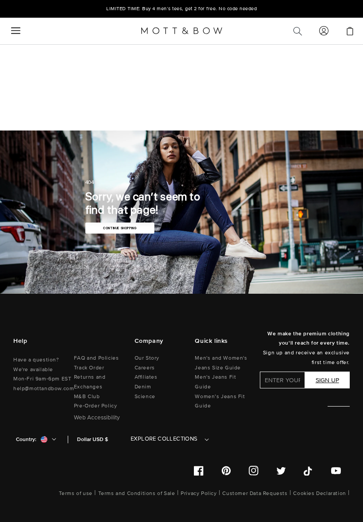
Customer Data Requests (254, 493)
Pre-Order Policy (95, 406)
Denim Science (145, 392)
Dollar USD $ (92, 439)
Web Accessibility (97, 417)
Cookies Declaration (319, 493)
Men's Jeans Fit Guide (215, 382)
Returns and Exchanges (90, 382)
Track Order (89, 368)
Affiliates (146, 377)
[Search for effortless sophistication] (297, 31)
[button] (15, 31)
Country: (26, 439)
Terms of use (76, 493)
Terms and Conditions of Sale (136, 493)
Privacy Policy (198, 493)
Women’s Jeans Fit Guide (220, 401)
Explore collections (164, 438)
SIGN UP (327, 380)
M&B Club (87, 396)
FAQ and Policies (96, 358)
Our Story (147, 358)
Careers (145, 368)
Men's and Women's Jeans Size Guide (221, 363)
